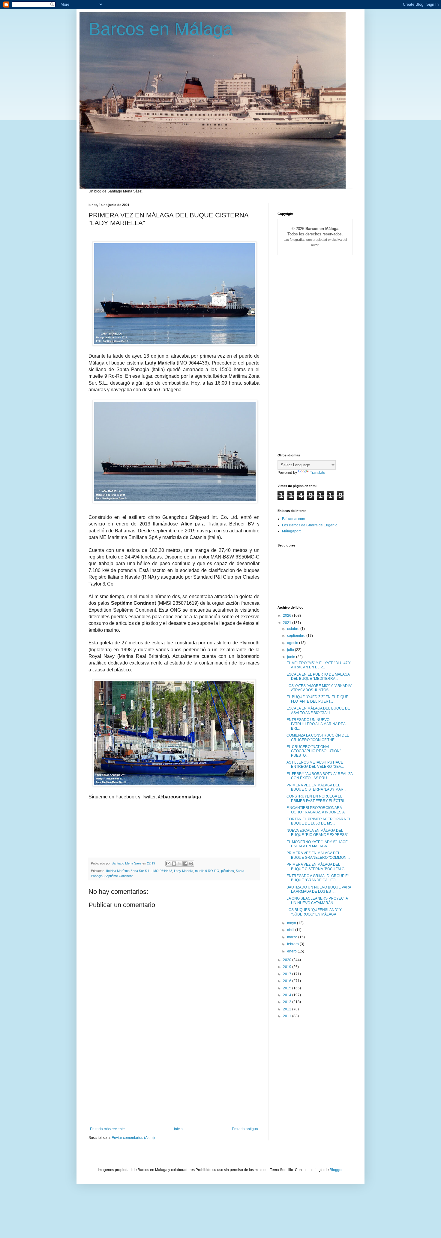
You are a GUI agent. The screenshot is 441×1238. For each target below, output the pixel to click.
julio (291, 650)
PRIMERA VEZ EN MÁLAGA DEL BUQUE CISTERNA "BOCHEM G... (316, 866)
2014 (287, 995)
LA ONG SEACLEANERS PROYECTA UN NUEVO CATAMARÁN (317, 900)
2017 (287, 974)
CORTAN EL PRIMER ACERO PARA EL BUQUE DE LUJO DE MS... (318, 821)
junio (291, 657)
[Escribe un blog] (174, 864)
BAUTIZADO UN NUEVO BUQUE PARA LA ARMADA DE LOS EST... (318, 889)
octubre (293, 629)
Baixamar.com (293, 519)
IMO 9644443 (162, 871)
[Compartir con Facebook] (185, 864)
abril (291, 930)
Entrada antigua (245, 1129)
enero (292, 951)
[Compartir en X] (180, 864)
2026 (287, 615)
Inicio (178, 1129)
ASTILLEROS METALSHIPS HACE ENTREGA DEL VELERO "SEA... (315, 764)
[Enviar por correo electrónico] (168, 864)
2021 (287, 623)
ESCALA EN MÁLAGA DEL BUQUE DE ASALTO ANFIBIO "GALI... (318, 710)
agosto (293, 643)
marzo (292, 937)
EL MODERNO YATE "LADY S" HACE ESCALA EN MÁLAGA (317, 844)
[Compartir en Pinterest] (191, 864)
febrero (293, 944)
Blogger (336, 1170)
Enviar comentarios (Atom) (133, 1138)
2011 (287, 1016)
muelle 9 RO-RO (207, 871)
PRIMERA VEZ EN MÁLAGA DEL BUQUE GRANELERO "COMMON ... (318, 855)
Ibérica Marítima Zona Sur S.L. (128, 871)
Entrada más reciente (107, 1129)
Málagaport (291, 531)
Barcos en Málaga (160, 29)
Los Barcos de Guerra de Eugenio (310, 525)
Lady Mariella (183, 871)
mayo (292, 923)
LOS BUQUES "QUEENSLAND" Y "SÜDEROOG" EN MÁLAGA (314, 912)
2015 (287, 988)
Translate (317, 473)
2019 (287, 967)
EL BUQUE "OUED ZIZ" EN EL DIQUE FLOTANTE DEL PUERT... (317, 699)
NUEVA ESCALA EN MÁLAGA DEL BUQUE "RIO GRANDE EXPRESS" (317, 832)
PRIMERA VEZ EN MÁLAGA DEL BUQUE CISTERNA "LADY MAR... (316, 787)
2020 (287, 960)
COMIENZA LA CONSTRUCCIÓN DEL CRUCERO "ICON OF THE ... (317, 737)
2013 (287, 1002)
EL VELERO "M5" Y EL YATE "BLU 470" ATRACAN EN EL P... (318, 665)
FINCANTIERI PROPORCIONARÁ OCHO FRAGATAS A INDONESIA (315, 810)
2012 (287, 1009)
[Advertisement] (174, 1081)
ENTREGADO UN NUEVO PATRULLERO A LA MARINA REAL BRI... (317, 724)
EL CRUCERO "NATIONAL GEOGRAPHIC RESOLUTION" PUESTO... (313, 751)
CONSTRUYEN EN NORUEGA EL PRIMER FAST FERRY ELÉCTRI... (316, 798)
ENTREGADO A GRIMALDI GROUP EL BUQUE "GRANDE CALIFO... (318, 878)
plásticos (227, 871)
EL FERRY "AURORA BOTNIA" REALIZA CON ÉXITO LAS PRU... (319, 776)
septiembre (296, 636)
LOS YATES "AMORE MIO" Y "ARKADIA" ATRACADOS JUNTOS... (319, 688)
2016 (287, 981)
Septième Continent (118, 876)
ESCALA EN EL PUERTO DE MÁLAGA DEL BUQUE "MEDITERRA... (318, 676)
